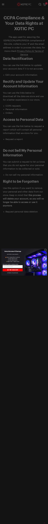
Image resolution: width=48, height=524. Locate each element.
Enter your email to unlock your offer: (10, 264)
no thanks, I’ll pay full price (12, 272)
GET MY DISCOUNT (12, 270)
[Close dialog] (45, 250)
